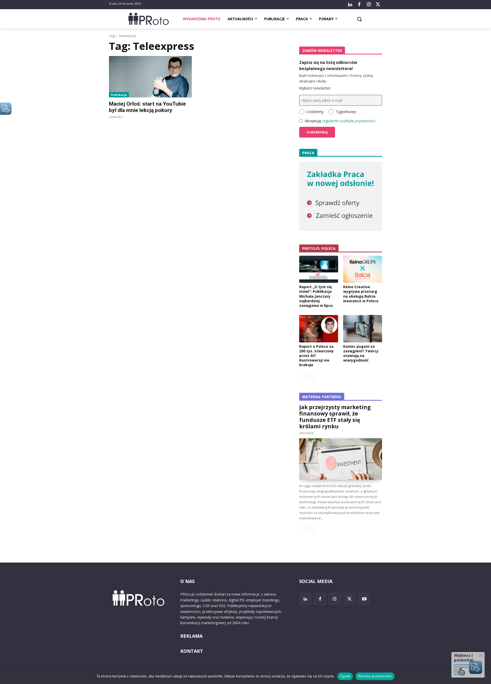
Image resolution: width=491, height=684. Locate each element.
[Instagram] (368, 5)
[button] (359, 19)
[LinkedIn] (350, 5)
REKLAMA (191, 636)
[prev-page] (302, 377)
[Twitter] (378, 5)
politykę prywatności (358, 120)
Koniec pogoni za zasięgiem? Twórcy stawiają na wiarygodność (360, 353)
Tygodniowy (346, 111)
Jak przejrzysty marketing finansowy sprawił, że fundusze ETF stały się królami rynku (335, 416)
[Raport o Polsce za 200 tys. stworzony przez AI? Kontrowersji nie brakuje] (318, 328)
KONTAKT (191, 651)
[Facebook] (359, 5)
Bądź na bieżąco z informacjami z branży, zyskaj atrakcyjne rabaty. (336, 78)
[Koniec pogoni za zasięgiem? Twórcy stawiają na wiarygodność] (362, 328)
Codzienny (314, 111)
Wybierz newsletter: (315, 88)
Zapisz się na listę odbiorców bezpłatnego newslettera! (328, 65)
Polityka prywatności (375, 676)
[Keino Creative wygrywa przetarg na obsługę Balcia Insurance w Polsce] (362, 269)
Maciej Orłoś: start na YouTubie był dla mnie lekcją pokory (147, 107)
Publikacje (119, 95)
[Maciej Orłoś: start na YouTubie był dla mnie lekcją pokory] (150, 76)
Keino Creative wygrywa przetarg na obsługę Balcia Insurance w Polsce (360, 293)
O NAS (187, 581)
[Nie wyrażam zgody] (484, 676)
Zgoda (345, 676)
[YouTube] (364, 599)
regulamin (330, 120)
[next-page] (310, 377)
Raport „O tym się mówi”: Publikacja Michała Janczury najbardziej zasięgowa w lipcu (316, 296)
